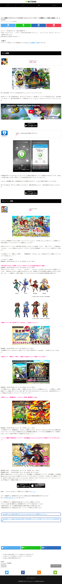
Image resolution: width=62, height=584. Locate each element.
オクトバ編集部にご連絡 (33, 42)
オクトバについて (31, 578)
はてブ (39, 26)
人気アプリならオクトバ (29, 581)
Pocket (54, 26)
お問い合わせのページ (11, 497)
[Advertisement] (31, 12)
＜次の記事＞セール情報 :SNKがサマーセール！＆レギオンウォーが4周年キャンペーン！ (24, 514)
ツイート (8, 26)
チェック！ (33, 491)
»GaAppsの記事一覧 (55, 565)
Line (23, 26)
